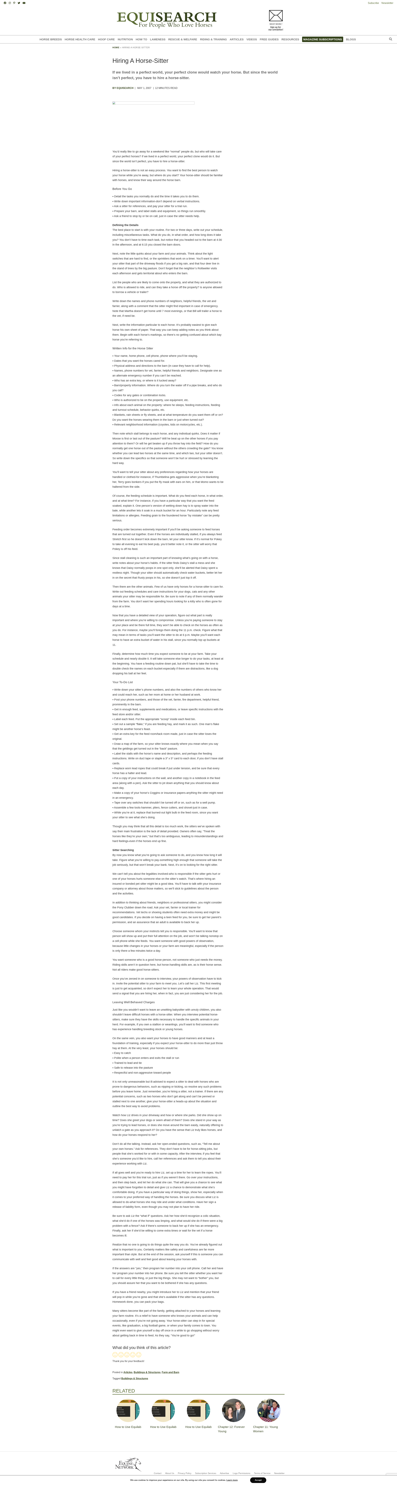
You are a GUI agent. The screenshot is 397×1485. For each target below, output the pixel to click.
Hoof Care (106, 39)
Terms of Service (262, 1473)
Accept (258, 1480)
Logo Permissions (241, 1473)
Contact (157, 1473)
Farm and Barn (170, 1372)
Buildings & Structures (147, 1372)
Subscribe (373, 3)
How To (141, 39)
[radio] (115, 1355)
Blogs (351, 39)
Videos (251, 39)
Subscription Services (205, 1473)
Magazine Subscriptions (322, 39)
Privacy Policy (184, 1473)
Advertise (224, 1473)
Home (115, 47)
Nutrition (125, 39)
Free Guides (269, 39)
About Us (169, 1473)
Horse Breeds (51, 39)
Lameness (157, 39)
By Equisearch (123, 88)
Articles (237, 39)
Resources (290, 39)
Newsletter (387, 3)
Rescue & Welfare (182, 39)
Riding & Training (213, 39)
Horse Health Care (80, 39)
